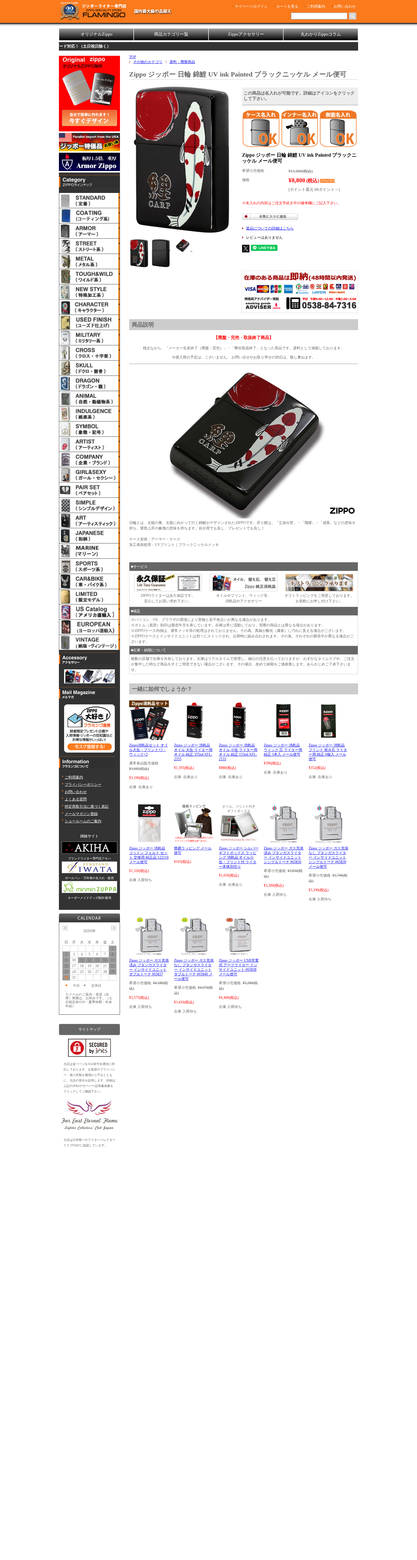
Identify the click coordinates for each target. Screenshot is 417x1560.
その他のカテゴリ (147, 62)
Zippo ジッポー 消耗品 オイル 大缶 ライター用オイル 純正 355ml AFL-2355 (193, 752)
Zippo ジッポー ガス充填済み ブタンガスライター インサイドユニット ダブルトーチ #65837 (149, 967)
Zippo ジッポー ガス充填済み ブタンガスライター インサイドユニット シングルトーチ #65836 (283, 855)
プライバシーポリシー (83, 784)
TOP (132, 57)
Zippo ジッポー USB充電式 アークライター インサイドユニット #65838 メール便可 (239, 967)
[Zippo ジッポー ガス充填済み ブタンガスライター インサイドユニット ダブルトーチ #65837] (149, 952)
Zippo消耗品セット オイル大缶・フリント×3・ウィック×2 (148, 750)
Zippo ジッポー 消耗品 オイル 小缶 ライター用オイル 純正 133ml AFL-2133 (238, 752)
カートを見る (287, 6)
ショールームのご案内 (83, 821)
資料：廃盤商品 (182, 62)
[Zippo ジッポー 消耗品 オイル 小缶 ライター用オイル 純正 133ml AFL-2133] (239, 737)
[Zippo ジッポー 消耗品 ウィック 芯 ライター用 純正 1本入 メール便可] (283, 737)
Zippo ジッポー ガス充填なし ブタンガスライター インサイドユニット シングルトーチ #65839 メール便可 (328, 857)
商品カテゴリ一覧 (171, 34)
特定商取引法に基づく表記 (87, 806)
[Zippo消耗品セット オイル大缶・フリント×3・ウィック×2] (149, 737)
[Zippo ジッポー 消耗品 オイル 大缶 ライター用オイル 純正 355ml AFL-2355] (194, 737)
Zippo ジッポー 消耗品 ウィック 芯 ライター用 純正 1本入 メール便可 (283, 750)
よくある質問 (76, 799)
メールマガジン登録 (81, 814)
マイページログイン (251, 6)
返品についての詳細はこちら (270, 228)
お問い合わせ (345, 6)
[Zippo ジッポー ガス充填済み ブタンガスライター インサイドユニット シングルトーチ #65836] (283, 840)
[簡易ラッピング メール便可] (194, 840)
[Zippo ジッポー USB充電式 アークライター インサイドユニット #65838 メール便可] (238, 952)
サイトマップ (89, 1029)
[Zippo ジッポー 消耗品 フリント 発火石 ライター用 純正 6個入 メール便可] (328, 737)
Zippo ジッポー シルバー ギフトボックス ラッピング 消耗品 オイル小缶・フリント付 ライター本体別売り (239, 857)
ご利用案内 (316, 6)
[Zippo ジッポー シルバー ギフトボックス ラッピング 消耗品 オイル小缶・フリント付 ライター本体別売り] (239, 840)
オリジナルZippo (96, 34)
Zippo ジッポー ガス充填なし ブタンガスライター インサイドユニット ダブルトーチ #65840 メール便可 (194, 969)
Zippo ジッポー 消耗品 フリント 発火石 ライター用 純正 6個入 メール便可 (328, 752)
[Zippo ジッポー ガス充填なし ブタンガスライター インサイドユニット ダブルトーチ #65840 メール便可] (194, 952)
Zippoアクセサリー (246, 34)
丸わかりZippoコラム (321, 34)
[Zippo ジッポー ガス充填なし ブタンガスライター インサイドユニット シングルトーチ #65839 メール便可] (328, 840)
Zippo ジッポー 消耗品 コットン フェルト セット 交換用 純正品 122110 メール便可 (149, 855)
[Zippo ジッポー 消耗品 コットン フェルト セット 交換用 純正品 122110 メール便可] (149, 840)
